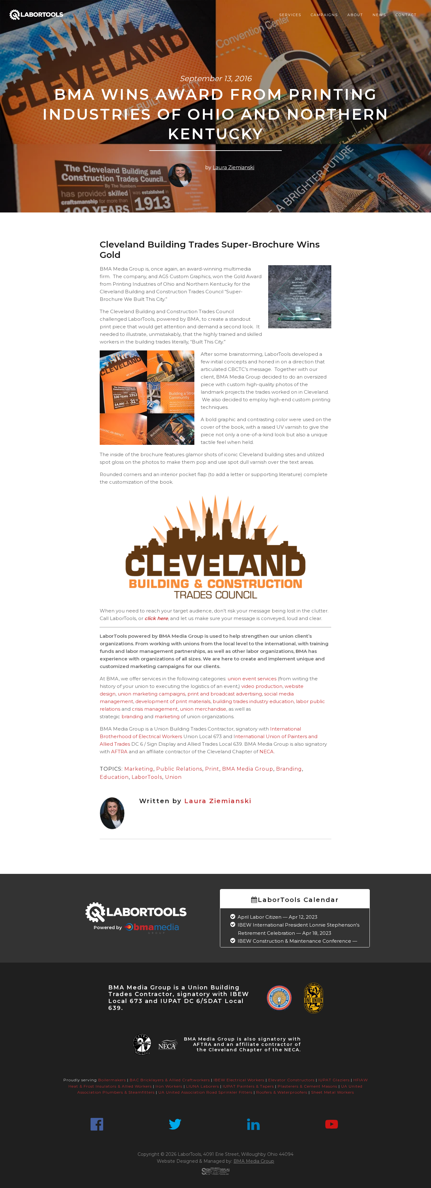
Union (173, 777)
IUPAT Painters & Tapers (248, 1086)
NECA (266, 752)
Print (212, 769)
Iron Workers (169, 1086)
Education (114, 777)
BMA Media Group (247, 769)
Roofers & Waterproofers (281, 1092)
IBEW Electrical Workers (239, 1080)
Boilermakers (112, 1080)
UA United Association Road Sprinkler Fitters (205, 1092)
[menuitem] (290, 14)
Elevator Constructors (291, 1080)
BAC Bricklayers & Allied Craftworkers (170, 1080)
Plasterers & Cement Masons (307, 1086)
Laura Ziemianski (233, 167)
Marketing (138, 769)
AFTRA (120, 752)
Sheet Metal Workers (332, 1092)
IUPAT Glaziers (334, 1080)
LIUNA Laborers (202, 1086)
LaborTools (147, 777)
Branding (289, 769)
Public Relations (179, 769)
